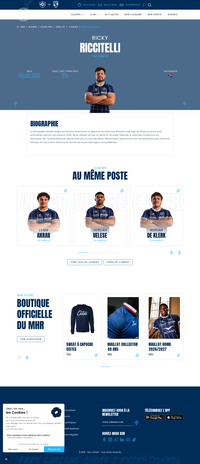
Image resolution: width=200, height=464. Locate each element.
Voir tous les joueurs (84, 262)
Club (93, 14)
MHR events (155, 14)
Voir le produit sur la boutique (96, 355)
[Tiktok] (134, 439)
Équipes (76, 14)
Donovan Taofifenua (184, 103)
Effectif (60, 26)
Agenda (172, 14)
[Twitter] (116, 439)
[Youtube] (128, 439)
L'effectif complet (118, 262)
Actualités (112, 14)
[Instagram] (110, 439)
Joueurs (73, 26)
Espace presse (68, 410)
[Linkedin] (122, 439)
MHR (22, 26)
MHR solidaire (133, 14)
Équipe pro (47, 26)
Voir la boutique (30, 339)
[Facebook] (104, 439)
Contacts (65, 416)
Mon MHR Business (69, 428)
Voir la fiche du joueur (65, 190)
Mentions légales (69, 434)
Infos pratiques (68, 422)
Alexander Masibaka (16, 103)
